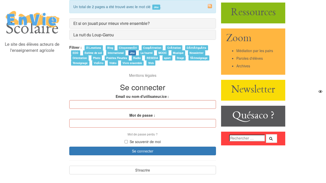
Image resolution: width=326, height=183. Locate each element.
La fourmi (147, 53)
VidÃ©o (98, 63)
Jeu (132, 53)
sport (167, 58)
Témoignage (80, 63)
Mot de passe (141, 115)
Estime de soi (93, 53)
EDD (75, 53)
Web (151, 63)
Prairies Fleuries (116, 58)
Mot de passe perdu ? (143, 134)
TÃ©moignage (199, 58)
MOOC (162, 53)
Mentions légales (142, 75)
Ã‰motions (93, 48)
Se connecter (142, 151)
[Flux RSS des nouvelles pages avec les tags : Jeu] (210, 6)
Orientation (80, 58)
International (116, 53)
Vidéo (112, 63)
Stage (180, 58)
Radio (137, 58)
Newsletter (196, 53)
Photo (96, 58)
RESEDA (152, 58)
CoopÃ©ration (152, 48)
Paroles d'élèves (249, 58)
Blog (110, 48)
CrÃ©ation (174, 48)
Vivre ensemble (132, 63)
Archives (243, 65)
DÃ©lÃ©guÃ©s (196, 48)
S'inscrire (142, 170)
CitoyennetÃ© (128, 48)
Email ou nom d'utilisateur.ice (141, 96)
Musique (178, 53)
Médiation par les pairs (254, 50)
